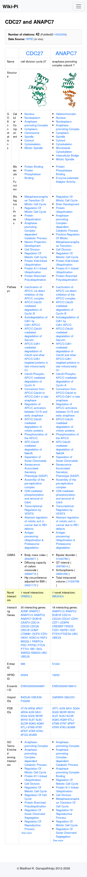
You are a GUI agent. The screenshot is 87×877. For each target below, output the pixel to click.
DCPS (36, 634)
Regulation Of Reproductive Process (32, 825)
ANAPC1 (34, 611)
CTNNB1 (26, 634)
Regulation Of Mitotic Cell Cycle (35, 210)
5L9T (32, 720)
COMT (34, 630)
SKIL (39, 649)
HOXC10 (34, 637)
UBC (44, 653)
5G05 (31, 716)
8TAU (39, 731)
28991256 (62, 574)
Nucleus (29, 114)
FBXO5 (68, 626)
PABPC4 (37, 641)
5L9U (39, 720)
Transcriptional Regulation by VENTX (33, 509)
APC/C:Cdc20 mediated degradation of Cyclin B (33, 307)
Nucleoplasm (32, 118)
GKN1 (24, 637)
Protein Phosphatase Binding (32, 174)
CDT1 (55, 622)
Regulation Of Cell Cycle (35, 797)
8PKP (24, 731)
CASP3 (25, 622)
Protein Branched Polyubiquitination (35, 278)
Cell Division (32, 249)
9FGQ (24, 735)
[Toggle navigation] (78, 6)
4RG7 (39, 708)
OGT (72, 630)
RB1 (32, 649)
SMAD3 (36, 653)
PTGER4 (65, 634)
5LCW (24, 723)
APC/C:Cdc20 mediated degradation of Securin (33, 334)
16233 (56, 675)
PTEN (41, 645)
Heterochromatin (66, 114)
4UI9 (31, 712)
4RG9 (24, 712)
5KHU (24, 720)
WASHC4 (58, 596)
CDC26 (34, 626)
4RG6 (31, 708)
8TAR (32, 731)
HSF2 (43, 637)
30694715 (30, 574)
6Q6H (40, 723)
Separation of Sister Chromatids (35, 459)
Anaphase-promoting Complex (36, 123)
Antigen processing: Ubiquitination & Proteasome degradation (34, 539)
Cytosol (29, 140)
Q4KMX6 (57, 697)
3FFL (55, 708)
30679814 (62, 566)
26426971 (30, 559)
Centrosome (31, 133)
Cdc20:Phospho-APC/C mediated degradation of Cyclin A (34, 379)
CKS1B (25, 630)
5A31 (38, 712)
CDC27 (34, 53)
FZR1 (44, 634)
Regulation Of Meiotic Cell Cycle (35, 255)
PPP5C (32, 645)
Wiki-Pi (10, 6)
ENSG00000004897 (33, 686)
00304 (24, 675)
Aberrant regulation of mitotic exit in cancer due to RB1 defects (36, 523)
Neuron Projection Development (35, 244)
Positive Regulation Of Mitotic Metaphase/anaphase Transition (68, 240)
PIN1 (24, 645)
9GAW (33, 735)
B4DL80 (25, 697)
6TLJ (24, 727)
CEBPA (64, 622)
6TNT (38, 727)
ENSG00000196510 (64, 686)
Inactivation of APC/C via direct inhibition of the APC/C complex (34, 292)
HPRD (29, 39)
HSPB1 (64, 630)
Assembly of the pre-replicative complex (34, 483)
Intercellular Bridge (67, 155)
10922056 (60, 34)
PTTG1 (25, 649)
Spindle (29, 136)
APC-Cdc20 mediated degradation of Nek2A (33, 447)
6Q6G (32, 723)
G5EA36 (36, 697)
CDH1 (74, 619)
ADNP (24, 611)
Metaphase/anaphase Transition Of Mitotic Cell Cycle (36, 200)
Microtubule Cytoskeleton (64, 150)
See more (27, 832)
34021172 (30, 585)
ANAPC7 (66, 53)
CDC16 (35, 622)
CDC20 (25, 626)
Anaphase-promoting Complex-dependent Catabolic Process (35, 230)
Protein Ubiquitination (32, 217)
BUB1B (37, 619)
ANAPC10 (27, 615)
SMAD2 (25, 653)
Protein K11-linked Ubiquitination (35, 270)
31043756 (62, 559)
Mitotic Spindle (33, 148)
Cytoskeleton (32, 144)
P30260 (25, 701)
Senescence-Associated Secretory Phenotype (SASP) (36, 470)
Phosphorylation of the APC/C (35, 436)
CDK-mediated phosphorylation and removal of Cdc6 (34, 496)
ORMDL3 (26, 596)
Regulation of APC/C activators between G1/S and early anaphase (35, 409)
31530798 (73, 581)
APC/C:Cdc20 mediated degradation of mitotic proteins (33, 424)
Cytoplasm (31, 129)
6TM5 (31, 727)
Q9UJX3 (69, 697)
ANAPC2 (39, 615)
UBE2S (25, 656)
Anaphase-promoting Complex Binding (68, 772)
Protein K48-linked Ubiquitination (35, 262)
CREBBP (58, 626)
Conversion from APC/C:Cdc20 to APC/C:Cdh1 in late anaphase (36, 394)
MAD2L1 (26, 641)
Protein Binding (33, 166)
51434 (56, 664)
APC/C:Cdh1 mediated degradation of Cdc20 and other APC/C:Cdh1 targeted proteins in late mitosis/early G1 (36, 357)
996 (23, 664)
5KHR (39, 716)
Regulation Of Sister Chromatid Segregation (34, 814)
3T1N (24, 708)
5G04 (24, 716)
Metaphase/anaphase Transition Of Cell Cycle (67, 802)
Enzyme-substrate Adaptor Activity (67, 180)
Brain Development (67, 204)
